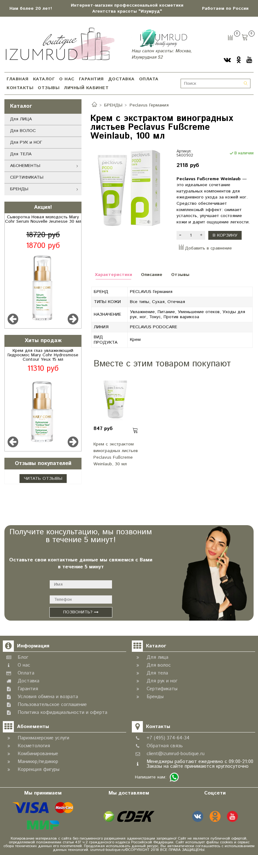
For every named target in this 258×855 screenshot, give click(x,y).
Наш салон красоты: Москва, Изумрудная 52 (162, 54)
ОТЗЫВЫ (48, 88)
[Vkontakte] (227, 60)
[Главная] (94, 105)
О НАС (67, 79)
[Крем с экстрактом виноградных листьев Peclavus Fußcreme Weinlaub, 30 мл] (115, 398)
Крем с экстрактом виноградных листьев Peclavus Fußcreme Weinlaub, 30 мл (115, 453)
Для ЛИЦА (21, 119)
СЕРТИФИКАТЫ (26, 177)
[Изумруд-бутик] (59, 43)
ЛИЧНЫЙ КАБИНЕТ (86, 88)
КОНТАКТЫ (20, 88)
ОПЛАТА (149, 79)
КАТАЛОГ (44, 79)
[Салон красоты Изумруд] (163, 38)
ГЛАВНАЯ (18, 79)
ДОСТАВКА (121, 79)
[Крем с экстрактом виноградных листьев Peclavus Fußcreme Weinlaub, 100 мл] (128, 188)
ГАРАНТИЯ (91, 79)
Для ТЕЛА (20, 154)
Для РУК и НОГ (26, 142)
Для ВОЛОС (23, 131)
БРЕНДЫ (19, 189)
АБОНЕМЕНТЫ (25, 166)
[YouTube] (249, 60)
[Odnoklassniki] (239, 60)
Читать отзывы (43, 478)
